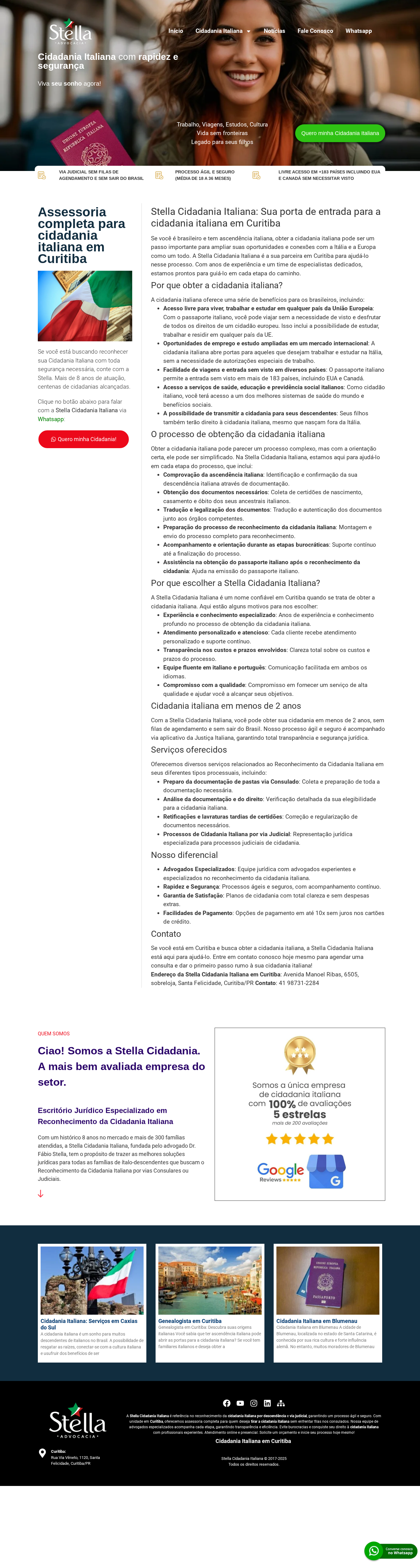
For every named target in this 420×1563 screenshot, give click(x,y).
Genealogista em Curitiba (190, 1321)
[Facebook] (227, 1403)
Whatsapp (359, 30)
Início (175, 30)
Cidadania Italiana (219, 30)
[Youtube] (240, 1403)
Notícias (274, 30)
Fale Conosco (315, 30)
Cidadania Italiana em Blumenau (316, 1321)
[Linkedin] (267, 1403)
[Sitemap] (281, 1403)
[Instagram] (254, 1403)
